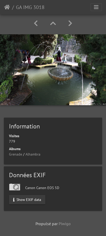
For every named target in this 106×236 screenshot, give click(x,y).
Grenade (15, 154)
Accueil (7, 7)
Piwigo (65, 223)
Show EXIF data (28, 199)
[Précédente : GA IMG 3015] (36, 23)
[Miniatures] (53, 23)
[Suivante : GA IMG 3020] (70, 23)
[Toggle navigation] (96, 7)
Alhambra (32, 154)
